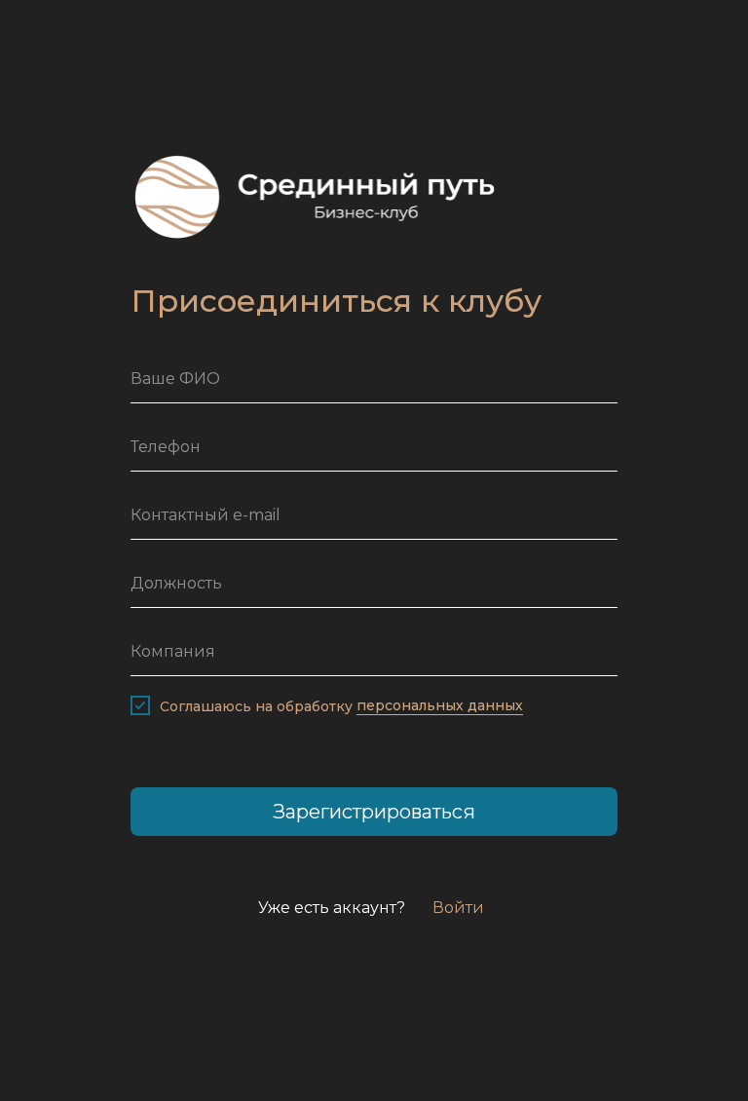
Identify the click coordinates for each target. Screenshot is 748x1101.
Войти (458, 907)
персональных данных (439, 705)
